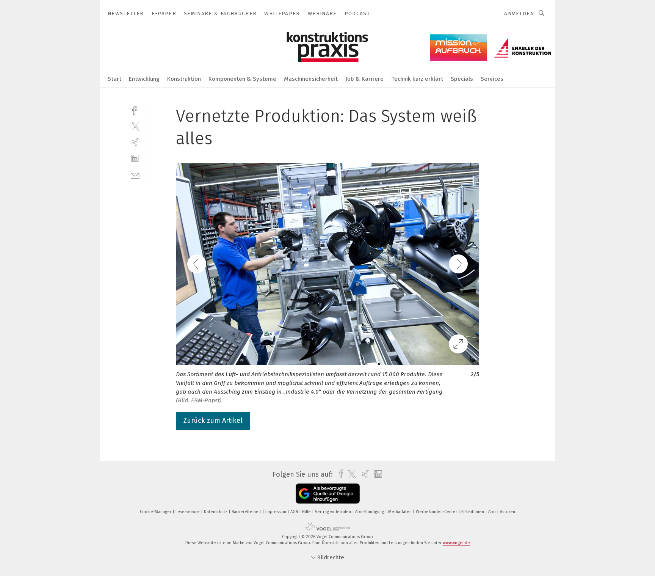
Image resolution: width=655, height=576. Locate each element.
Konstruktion (184, 78)
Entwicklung (144, 78)
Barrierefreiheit (247, 511)
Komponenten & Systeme (242, 78)
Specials (462, 78)
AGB (294, 511)
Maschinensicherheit (311, 78)
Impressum (276, 511)
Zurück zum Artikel (213, 420)
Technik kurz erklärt (417, 78)
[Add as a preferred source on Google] (328, 493)
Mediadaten (400, 511)
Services (492, 78)
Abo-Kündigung (370, 511)
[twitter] (135, 126)
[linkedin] (135, 158)
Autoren (507, 511)
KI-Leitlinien (473, 511)
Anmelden (519, 13)
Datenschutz (216, 511)
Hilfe (307, 511)
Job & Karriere (364, 78)
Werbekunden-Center (437, 511)
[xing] (135, 142)
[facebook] (135, 110)
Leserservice (188, 511)
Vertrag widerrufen (333, 511)
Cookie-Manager (156, 511)
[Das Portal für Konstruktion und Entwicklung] (114, 78)
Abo (492, 511)
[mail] (135, 175)
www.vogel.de (456, 542)
